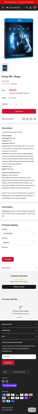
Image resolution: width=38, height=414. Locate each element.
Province (5, 238)
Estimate (8, 259)
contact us (24, 314)
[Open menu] (3, 7)
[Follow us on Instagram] (7, 381)
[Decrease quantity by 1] (11, 104)
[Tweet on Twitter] (31, 119)
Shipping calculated (15, 93)
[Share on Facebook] (23, 119)
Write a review (19, 287)
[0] (34, 7)
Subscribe (8, 362)
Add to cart (19, 111)
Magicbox (5, 81)
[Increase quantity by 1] (22, 104)
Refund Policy (6, 268)
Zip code (4, 247)
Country (4, 229)
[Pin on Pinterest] (27, 119)
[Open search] (27, 7)
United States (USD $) (19, 372)
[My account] (30, 7)
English (5, 372)
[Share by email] (34, 119)
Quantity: (5, 104)
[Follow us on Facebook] (3, 381)
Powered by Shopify (7, 410)
